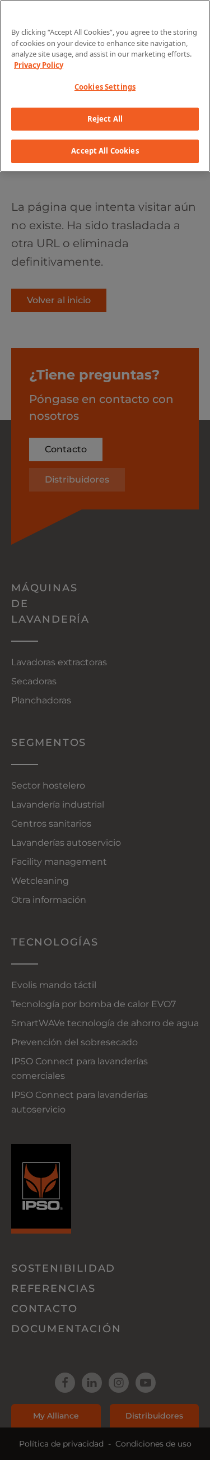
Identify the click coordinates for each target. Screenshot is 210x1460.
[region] (105, 86)
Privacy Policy (38, 65)
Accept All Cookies (104, 151)
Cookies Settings (105, 87)
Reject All (105, 119)
